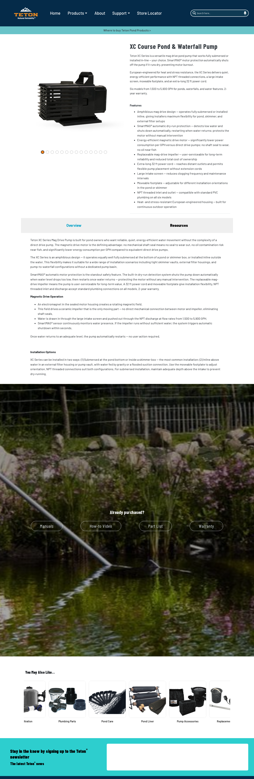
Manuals (47, 526)
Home (55, 13)
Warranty (206, 526)
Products (76, 13)
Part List (155, 526)
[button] (180, 105)
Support (119, 13)
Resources (179, 225)
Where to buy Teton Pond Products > (127, 30)
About (99, 13)
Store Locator (149, 13)
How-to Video (101, 526)
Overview (73, 225)
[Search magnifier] (193, 12)
